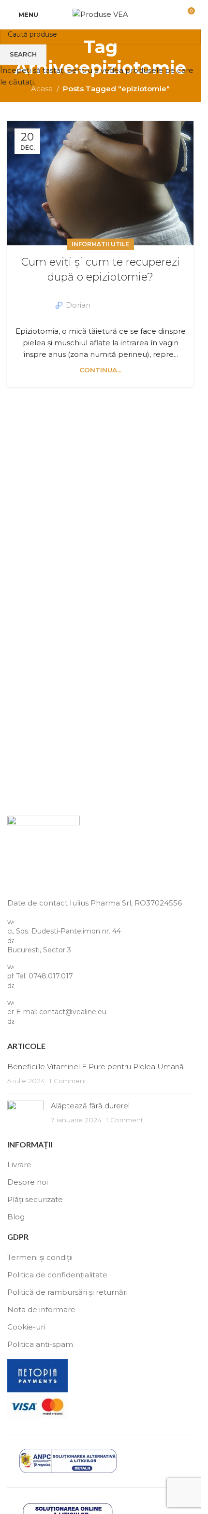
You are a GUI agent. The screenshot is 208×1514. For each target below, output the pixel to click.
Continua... (100, 370)
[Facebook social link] (103, 298)
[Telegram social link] (138, 298)
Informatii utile (100, 244)
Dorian (78, 305)
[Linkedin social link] (127, 298)
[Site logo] (100, 13)
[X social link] (115, 298)
